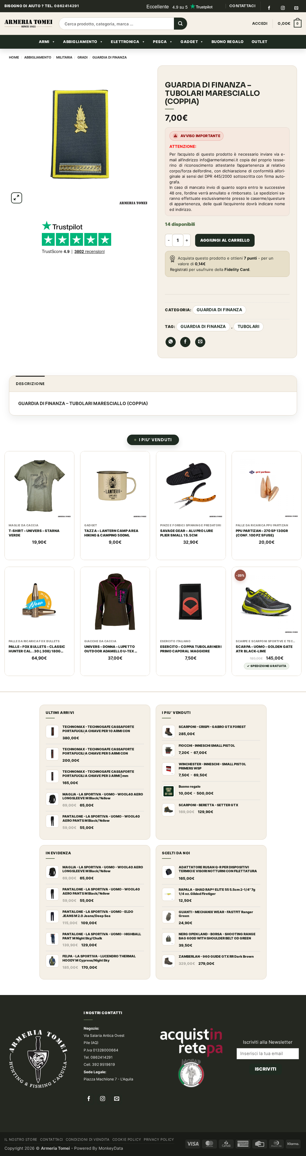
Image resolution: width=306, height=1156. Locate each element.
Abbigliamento (80, 41)
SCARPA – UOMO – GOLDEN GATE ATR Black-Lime (264, 649)
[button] (290, 24)
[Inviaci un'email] (296, 8)
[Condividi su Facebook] (185, 342)
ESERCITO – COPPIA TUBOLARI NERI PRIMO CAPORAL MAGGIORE (190, 649)
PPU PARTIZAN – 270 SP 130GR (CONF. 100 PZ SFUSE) (262, 533)
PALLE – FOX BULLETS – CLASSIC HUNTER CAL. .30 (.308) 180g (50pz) (37, 649)
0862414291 (66, 6)
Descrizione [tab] (30, 383)
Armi (44, 41)
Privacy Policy (159, 1139)
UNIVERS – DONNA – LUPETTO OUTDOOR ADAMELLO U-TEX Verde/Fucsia (109, 649)
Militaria (64, 57)
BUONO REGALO (228, 41)
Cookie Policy (126, 1139)
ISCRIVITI (265, 1069)
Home (14, 57)
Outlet (259, 41)
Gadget (189, 41)
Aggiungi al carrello (225, 240)
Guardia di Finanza (109, 57)
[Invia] (180, 24)
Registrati (179, 269)
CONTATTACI (242, 6)
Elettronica (125, 41)
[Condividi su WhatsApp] (171, 342)
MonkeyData (111, 1148)
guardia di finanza (203, 326)
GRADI (82, 57)
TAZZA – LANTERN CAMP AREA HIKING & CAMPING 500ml (111, 533)
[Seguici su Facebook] (269, 8)
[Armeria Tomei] (28, 24)
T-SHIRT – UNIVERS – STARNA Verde (34, 533)
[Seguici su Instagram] (283, 8)
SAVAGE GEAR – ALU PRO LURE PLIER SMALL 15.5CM (186, 533)
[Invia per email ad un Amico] (200, 342)
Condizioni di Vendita (87, 1139)
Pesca (160, 41)
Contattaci (51, 1139)
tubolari (248, 326)
